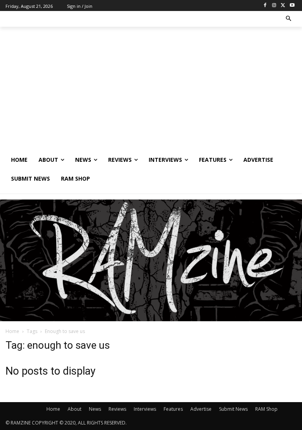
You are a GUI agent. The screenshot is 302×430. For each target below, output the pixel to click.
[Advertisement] (151, 91)
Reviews (117, 409)
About (74, 409)
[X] (282, 5)
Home (12, 331)
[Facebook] (265, 5)
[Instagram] (274, 5)
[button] (289, 19)
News (95, 409)
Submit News (233, 409)
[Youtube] (291, 5)
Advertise (201, 409)
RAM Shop (266, 409)
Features (173, 409)
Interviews (145, 409)
